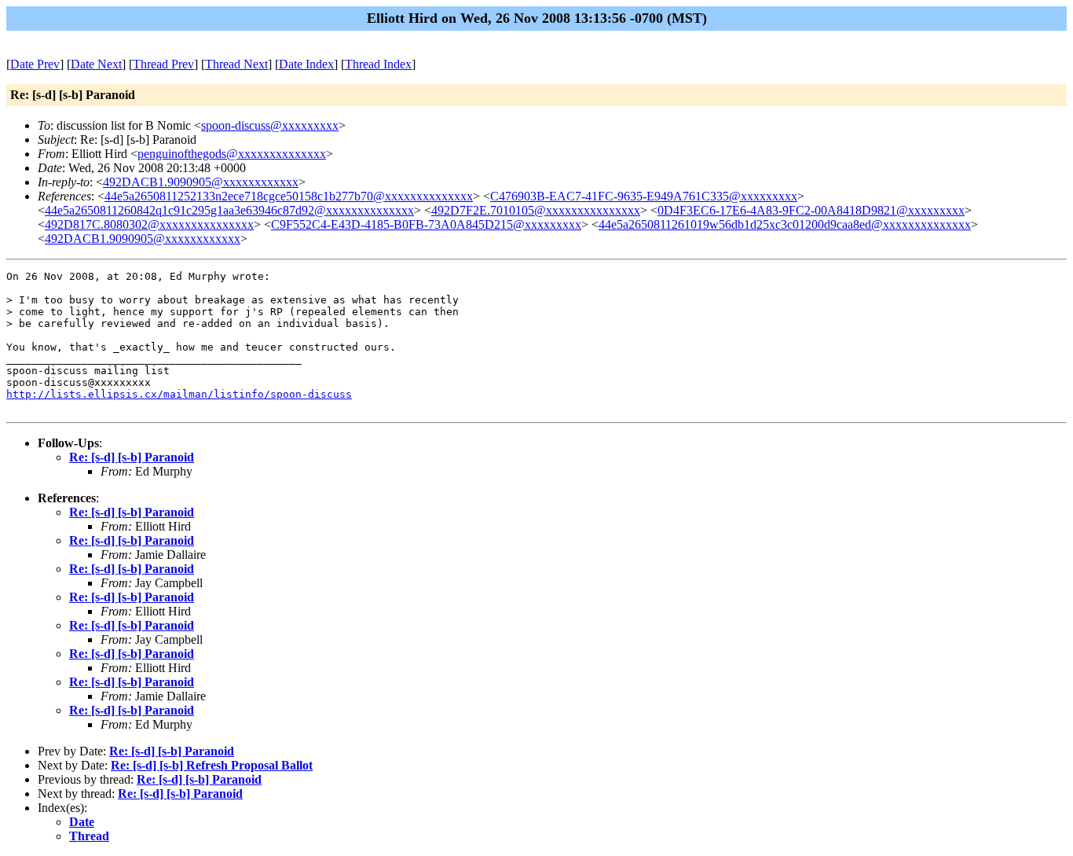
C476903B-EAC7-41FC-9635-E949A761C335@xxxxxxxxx (643, 196)
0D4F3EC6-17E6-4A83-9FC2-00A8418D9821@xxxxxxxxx (811, 210)
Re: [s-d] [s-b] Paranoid (131, 457)
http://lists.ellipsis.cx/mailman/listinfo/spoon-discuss (179, 394)
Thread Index (378, 64)
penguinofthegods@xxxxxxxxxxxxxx (231, 153)
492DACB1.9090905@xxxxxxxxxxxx (200, 182)
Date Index (306, 64)
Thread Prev (163, 64)
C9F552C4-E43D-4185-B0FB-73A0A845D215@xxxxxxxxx (426, 224)
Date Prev (35, 64)
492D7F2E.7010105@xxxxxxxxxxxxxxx (535, 210)
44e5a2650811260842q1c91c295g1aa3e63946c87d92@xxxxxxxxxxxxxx (229, 210)
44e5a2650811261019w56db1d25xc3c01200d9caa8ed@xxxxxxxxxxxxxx (785, 224)
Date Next (96, 64)
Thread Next (236, 64)
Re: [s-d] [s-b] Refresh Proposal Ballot (212, 765)
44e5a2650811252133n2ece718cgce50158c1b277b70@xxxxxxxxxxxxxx (288, 196)
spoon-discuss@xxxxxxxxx (270, 125)
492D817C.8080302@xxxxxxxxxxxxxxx (149, 224)
